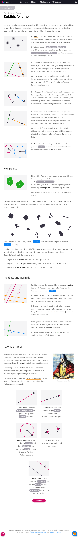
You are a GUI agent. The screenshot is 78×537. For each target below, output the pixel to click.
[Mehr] (76, 2)
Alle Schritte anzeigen (7, 8)
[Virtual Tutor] (74, 533)
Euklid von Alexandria (33, 378)
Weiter (38, 501)
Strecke (22, 416)
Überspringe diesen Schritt (38, 532)
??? (37, 241)
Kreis (27, 449)
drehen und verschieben (45, 182)
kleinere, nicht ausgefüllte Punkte (44, 53)
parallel (36, 493)
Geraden (41, 481)
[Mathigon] (7, 2)
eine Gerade (34, 490)
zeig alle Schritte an (55, 532)
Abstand (41, 147)
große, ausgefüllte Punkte (55, 47)
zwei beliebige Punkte (25, 411)
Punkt (29, 443)
